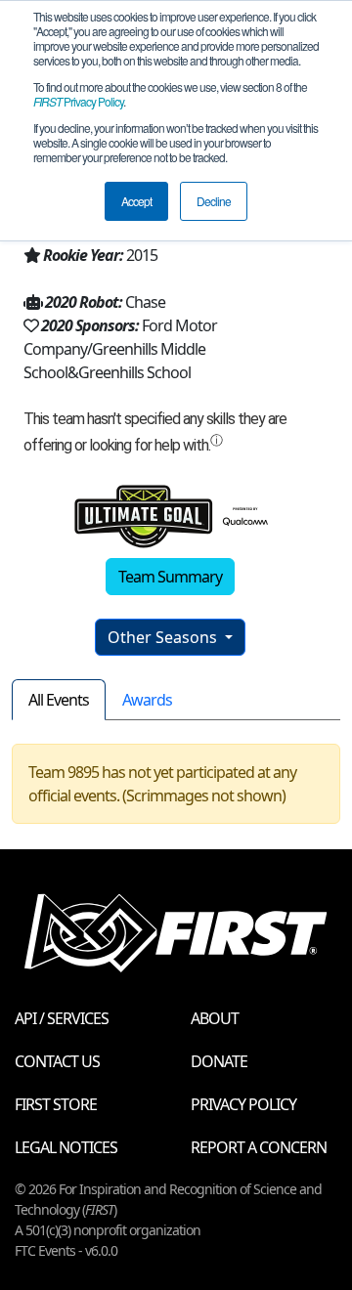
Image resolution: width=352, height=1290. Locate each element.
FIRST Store (56, 1104)
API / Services (62, 1018)
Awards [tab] (147, 699)
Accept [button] (136, 201)
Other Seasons (164, 637)
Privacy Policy (78, 101)
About (215, 1018)
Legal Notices (66, 1147)
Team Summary (170, 576)
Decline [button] (214, 201)
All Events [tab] (58, 699)
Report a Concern (259, 1147)
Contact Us (57, 1061)
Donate (219, 1061)
